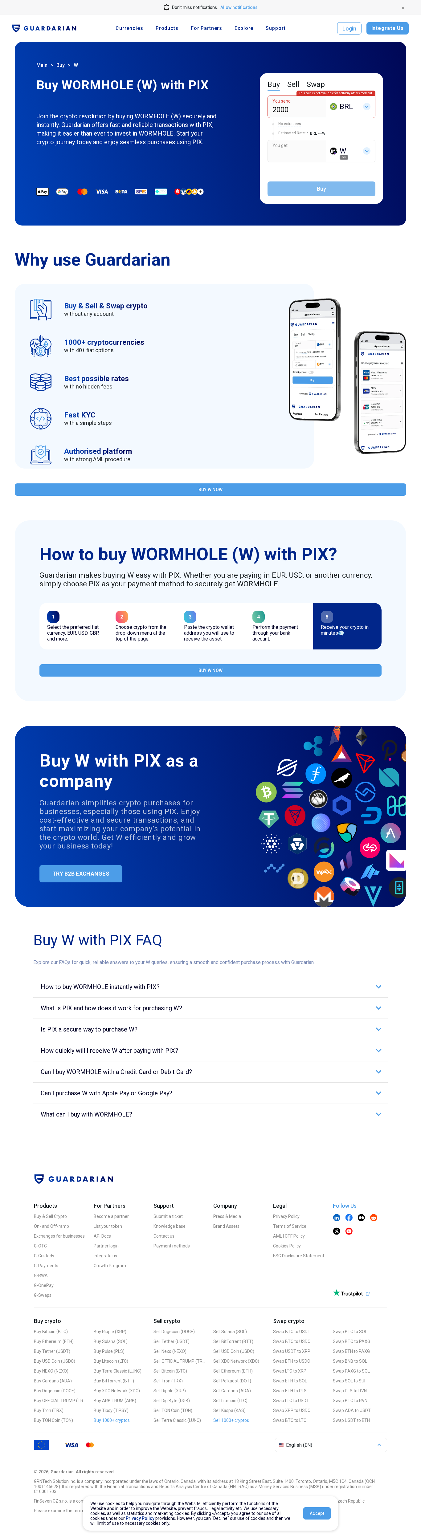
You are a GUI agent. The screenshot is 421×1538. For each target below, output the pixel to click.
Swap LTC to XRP (289, 1371)
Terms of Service (289, 1226)
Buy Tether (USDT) (52, 1351)
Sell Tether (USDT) (171, 1341)
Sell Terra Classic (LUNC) (177, 1420)
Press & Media (227, 1216)
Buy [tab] (274, 84)
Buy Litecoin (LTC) (111, 1361)
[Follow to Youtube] (349, 1231)
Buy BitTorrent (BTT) (114, 1380)
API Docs (102, 1236)
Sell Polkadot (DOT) (232, 1380)
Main (41, 65)
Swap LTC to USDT (291, 1400)
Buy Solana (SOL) (111, 1341)
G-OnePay (44, 1285)
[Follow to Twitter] (336, 1231)
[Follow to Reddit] (373, 1218)
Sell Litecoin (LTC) (230, 1400)
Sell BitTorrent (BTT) (233, 1341)
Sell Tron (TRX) (168, 1380)
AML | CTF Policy (289, 1236)
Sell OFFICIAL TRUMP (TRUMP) (179, 1361)
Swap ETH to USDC (291, 1361)
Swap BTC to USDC (291, 1341)
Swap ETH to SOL (290, 1380)
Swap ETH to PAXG (351, 1351)
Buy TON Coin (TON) (53, 1420)
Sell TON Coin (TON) (172, 1410)
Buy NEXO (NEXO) (51, 1371)
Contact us (163, 1236)
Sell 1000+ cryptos (231, 1420)
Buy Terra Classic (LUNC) (117, 1371)
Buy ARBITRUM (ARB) (115, 1400)
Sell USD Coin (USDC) (233, 1351)
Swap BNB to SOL (350, 1361)
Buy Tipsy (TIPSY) (111, 1410)
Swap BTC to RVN (350, 1400)
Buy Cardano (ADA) (53, 1380)
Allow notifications (239, 7)
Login (349, 28)
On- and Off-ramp (51, 1226)
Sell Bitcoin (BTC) (170, 1371)
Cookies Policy (287, 1245)
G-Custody (44, 1255)
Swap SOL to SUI (349, 1380)
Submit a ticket (168, 1216)
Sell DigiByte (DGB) (171, 1400)
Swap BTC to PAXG (351, 1341)
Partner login (106, 1245)
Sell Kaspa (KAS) (229, 1410)
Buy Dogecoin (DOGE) (55, 1390)
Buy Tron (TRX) (48, 1410)
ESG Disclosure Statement (298, 1255)
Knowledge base (169, 1226)
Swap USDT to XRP (291, 1351)
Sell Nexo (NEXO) (169, 1351)
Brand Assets (226, 1226)
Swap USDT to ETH (351, 1420)
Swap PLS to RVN (350, 1390)
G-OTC (40, 1245)
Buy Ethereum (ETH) (54, 1341)
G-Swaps (42, 1295)
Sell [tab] (293, 84)
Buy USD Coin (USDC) (54, 1361)
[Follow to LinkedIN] (336, 1218)
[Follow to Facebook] (349, 1218)
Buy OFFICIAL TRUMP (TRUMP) (60, 1400)
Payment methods (171, 1245)
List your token (108, 1226)
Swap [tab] (316, 84)
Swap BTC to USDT (291, 1331)
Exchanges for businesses (59, 1236)
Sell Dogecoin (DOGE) (174, 1331)
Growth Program (110, 1265)
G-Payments (46, 1265)
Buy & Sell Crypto (50, 1216)
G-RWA (41, 1275)
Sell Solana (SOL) (230, 1331)
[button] (210, 986)
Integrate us (105, 1255)
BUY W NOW (210, 489)
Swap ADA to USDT (352, 1410)
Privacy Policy (286, 1216)
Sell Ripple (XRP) (169, 1390)
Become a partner (111, 1216)
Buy (60, 65)
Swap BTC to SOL (350, 1331)
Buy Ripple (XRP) (110, 1331)
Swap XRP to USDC (291, 1410)
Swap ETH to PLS (290, 1390)
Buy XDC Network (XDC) (117, 1390)
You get (280, 145)
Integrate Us (387, 28)
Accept (317, 1513)
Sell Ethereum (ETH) (233, 1371)
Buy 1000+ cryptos (112, 1420)
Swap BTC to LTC (289, 1420)
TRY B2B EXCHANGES (80, 873)
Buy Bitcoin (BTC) (51, 1331)
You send (281, 101)
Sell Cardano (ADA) (232, 1390)
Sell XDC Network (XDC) (236, 1361)
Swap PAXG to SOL (351, 1371)
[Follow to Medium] (361, 1218)
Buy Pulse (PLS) (109, 1351)
